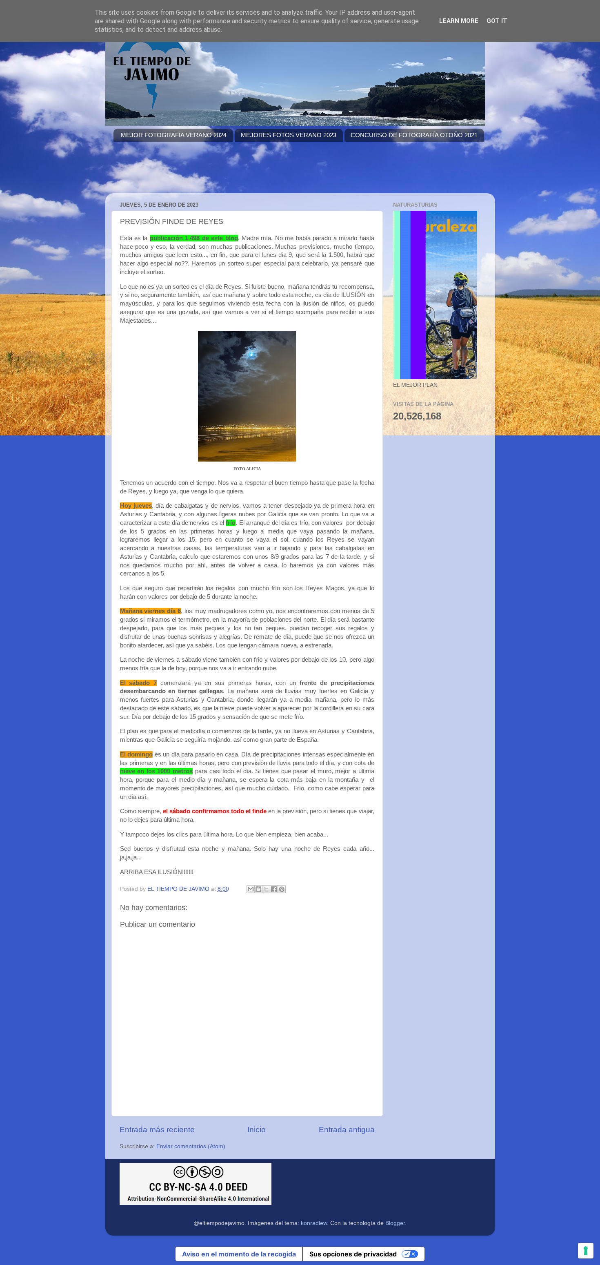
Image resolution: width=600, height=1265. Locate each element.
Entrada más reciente (157, 1129)
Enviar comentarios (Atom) (190, 1146)
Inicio (256, 1129)
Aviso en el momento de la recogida (239, 1254)
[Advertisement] (262, 172)
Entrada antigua (347, 1129)
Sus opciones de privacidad (353, 1254)
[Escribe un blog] (258, 889)
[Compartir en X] (266, 889)
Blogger (395, 1223)
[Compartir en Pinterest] (282, 889)
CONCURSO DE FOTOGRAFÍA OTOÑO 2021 (414, 135)
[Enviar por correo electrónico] (251, 889)
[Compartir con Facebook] (274, 889)
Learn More (458, 21)
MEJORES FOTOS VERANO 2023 (288, 135)
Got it (497, 21)
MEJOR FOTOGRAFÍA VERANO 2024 (174, 135)
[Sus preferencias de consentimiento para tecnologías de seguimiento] (585, 1250)
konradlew (314, 1223)
